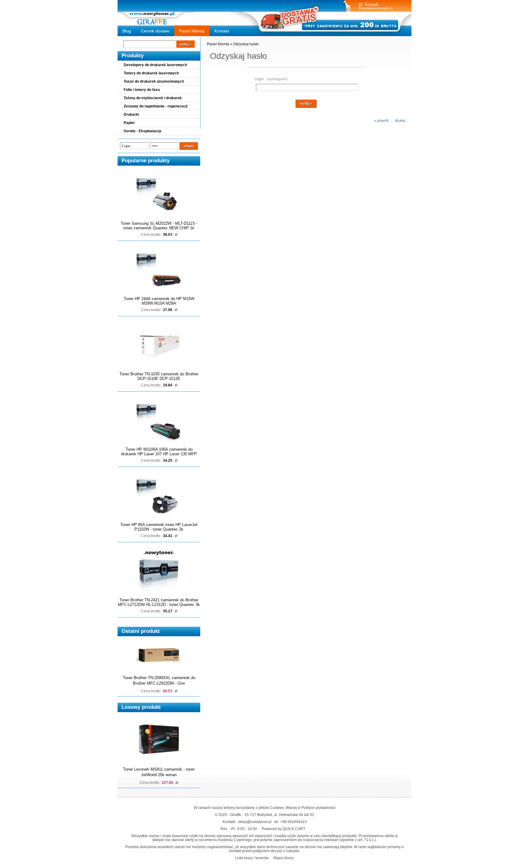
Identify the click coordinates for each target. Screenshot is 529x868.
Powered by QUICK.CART (283, 829)
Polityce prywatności (319, 808)
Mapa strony (283, 858)
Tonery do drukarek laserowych (151, 73)
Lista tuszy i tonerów (252, 858)
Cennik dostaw (155, 30)
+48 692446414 (293, 822)
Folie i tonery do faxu (142, 90)
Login (271, 79)
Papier (129, 123)
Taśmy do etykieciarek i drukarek (153, 98)
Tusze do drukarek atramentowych (154, 81)
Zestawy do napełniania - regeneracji (155, 106)
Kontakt (221, 30)
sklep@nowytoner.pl (255, 822)
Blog (126, 30)
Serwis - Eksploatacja (142, 131)
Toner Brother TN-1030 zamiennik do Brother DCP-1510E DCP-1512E (158, 376)
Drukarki (131, 114)
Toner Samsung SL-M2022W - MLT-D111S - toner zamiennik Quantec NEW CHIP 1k (159, 225)
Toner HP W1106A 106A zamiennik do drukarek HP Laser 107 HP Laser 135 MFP (159, 451)
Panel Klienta (191, 30)
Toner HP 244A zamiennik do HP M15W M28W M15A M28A (159, 301)
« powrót (381, 120)
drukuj (400, 120)
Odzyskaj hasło (246, 44)
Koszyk (371, 4)
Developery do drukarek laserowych (155, 65)
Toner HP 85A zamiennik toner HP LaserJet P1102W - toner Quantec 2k (158, 527)
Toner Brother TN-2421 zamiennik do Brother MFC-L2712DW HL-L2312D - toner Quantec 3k (159, 602)
